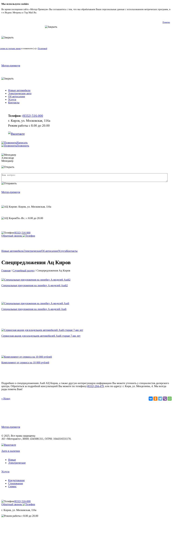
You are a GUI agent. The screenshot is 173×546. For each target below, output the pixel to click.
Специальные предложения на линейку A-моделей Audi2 (34, 285)
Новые (12, 459)
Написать (22, 142)
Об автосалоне (16, 96)
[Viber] (165, 399)
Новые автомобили (19, 90)
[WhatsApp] (170, 399)
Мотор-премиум (10, 65)
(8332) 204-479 (95, 386)
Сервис (12, 486)
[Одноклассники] (155, 399)
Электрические (32, 251)
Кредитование (16, 480)
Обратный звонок (12, 235)
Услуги (12, 99)
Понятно (166, 22)
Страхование (15, 483)
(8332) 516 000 (22, 232)
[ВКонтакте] (151, 399)
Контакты (13, 102)
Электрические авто (19, 93)
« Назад (5, 398)
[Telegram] (160, 399)
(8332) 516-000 (32, 115)
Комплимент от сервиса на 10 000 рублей (25, 362)
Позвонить (23, 145)
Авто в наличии (10, 450)
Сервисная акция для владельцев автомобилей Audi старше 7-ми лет (40, 335)
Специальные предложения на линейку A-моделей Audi (33, 309)
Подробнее (43, 12)
